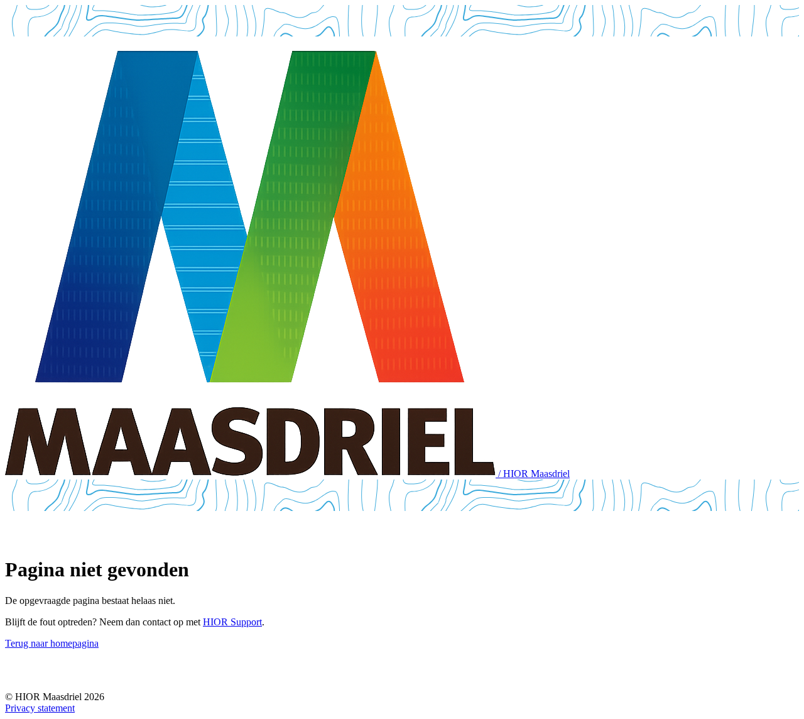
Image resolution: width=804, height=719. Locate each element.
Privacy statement (40, 708)
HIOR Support (232, 622)
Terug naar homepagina (52, 643)
